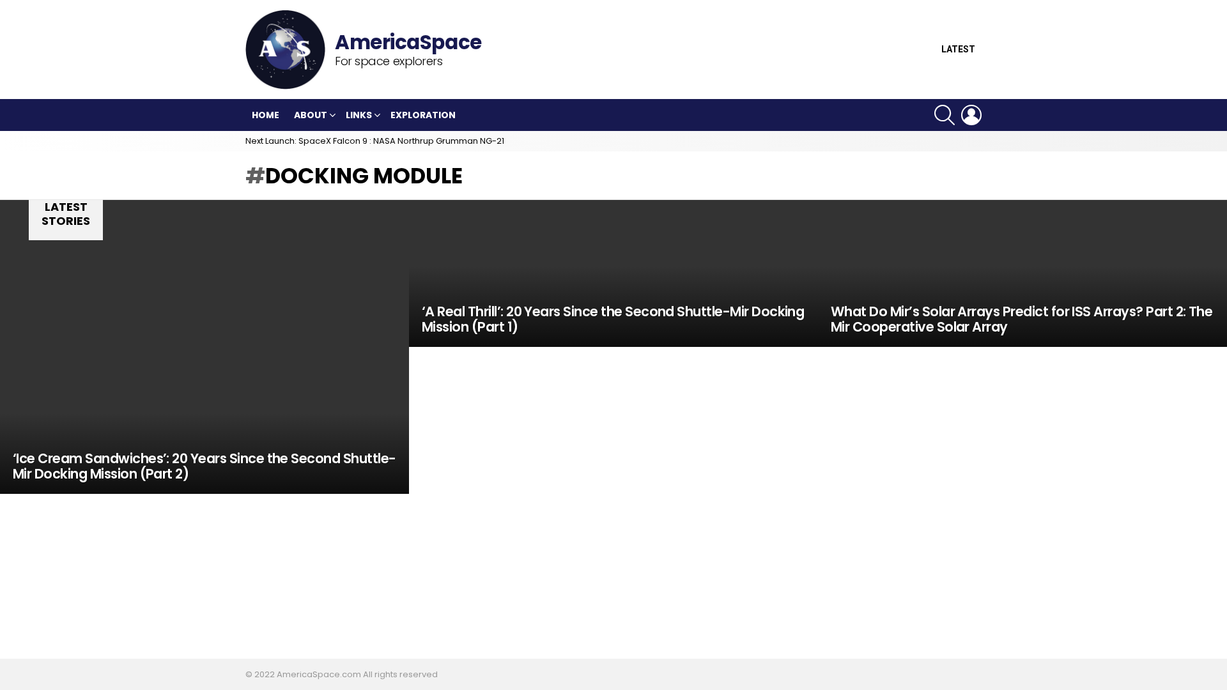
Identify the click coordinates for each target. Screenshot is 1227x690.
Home (265, 115)
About (310, 115)
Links (359, 115)
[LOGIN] (971, 115)
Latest (958, 49)
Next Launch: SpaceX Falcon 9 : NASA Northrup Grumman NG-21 (374, 141)
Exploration (423, 115)
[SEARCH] (944, 115)
